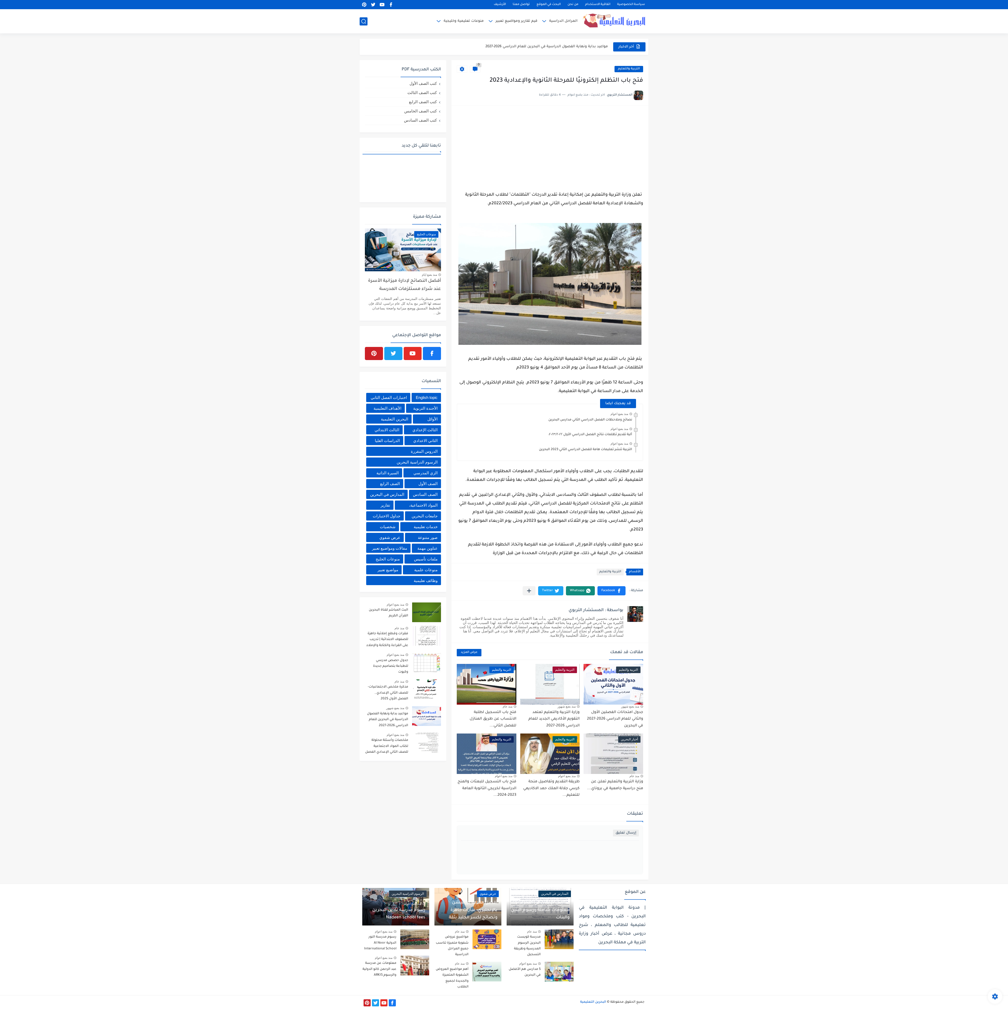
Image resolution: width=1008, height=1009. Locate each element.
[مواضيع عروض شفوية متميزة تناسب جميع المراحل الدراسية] (486, 939)
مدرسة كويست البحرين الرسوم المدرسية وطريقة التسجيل (527, 945)
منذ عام (507, 706)
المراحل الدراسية (563, 21)
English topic (427, 397)
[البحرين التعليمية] (615, 21)
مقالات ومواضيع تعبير (389, 548)
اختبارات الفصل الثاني (389, 397)
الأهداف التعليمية (387, 408)
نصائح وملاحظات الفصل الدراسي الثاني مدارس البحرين (590, 420)
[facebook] (391, 4)
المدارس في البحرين (387, 494)
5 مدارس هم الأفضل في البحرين (525, 972)
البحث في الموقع (549, 4)
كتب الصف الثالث (422, 92)
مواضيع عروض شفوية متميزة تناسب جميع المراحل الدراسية (452, 945)
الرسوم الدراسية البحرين (417, 462)
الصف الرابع (390, 483)
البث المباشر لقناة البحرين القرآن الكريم (388, 613)
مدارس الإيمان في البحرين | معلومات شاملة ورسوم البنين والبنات (540, 910)
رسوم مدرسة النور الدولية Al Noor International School (380, 943)
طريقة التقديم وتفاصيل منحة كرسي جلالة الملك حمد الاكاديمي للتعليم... (551, 788)
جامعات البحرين (425, 516)
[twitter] (373, 4)
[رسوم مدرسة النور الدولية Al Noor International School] (414, 939)
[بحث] (364, 21)
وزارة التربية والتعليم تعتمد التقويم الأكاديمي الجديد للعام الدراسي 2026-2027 (544, 47)
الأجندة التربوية (425, 408)
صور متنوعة (428, 537)
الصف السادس (425, 494)
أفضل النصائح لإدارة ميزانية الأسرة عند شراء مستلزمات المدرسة (404, 285)
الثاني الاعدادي (425, 440)
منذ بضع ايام (429, 275)
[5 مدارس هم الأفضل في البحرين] (559, 971)
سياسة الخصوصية (631, 4)
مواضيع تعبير (387, 570)
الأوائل (432, 419)
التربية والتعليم (629, 69)
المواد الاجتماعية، (423, 505)
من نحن (573, 4)
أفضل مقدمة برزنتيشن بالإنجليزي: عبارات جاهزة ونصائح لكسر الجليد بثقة (473, 910)
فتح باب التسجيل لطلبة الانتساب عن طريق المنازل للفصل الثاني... (493, 719)
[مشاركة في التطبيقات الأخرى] (529, 590)
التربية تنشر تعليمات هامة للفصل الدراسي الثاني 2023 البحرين (585, 449)
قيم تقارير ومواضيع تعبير (516, 21)
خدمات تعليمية (426, 526)
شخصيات (388, 526)
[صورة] (426, 612)
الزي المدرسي (425, 473)
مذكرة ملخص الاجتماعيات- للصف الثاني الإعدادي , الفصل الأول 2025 (388, 693)
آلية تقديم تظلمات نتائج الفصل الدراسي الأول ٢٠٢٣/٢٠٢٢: (590, 434)
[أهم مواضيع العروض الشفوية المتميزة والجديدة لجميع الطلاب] (486, 971)
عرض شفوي (389, 537)
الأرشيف (500, 4)
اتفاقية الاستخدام (597, 4)
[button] (611, 590)
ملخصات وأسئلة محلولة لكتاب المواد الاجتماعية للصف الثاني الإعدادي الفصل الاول (386, 747)
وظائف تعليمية (426, 580)
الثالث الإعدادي (425, 430)
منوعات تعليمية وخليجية (464, 21)
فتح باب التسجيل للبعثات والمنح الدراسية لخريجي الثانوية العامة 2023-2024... (487, 788)
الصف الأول (428, 483)
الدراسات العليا (387, 440)
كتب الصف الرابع (423, 102)
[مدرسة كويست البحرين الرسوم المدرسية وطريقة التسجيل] (559, 939)
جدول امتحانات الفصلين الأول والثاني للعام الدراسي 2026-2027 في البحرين (615, 719)
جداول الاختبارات (386, 516)
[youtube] (382, 4)
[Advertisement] (550, 147)
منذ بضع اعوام (619, 414)
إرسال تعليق (626, 833)
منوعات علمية (426, 570)
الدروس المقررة (424, 451)
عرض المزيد (469, 652)
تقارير (385, 505)
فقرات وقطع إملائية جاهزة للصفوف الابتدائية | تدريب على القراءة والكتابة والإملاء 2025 (387, 640)
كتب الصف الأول (423, 83)
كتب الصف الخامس (420, 111)
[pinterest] (364, 4)
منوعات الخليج (388, 559)
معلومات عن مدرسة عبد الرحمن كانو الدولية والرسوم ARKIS (379, 969)
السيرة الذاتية (387, 473)
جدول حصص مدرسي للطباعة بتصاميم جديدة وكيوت (390, 666)
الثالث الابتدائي (387, 430)
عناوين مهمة (427, 548)
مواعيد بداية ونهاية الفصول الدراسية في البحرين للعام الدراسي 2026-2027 (387, 719)
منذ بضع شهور (630, 706)
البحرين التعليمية (394, 419)
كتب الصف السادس (420, 120)
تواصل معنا (521, 4)
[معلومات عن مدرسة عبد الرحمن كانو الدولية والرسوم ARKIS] (414, 965)
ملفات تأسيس (426, 559)
